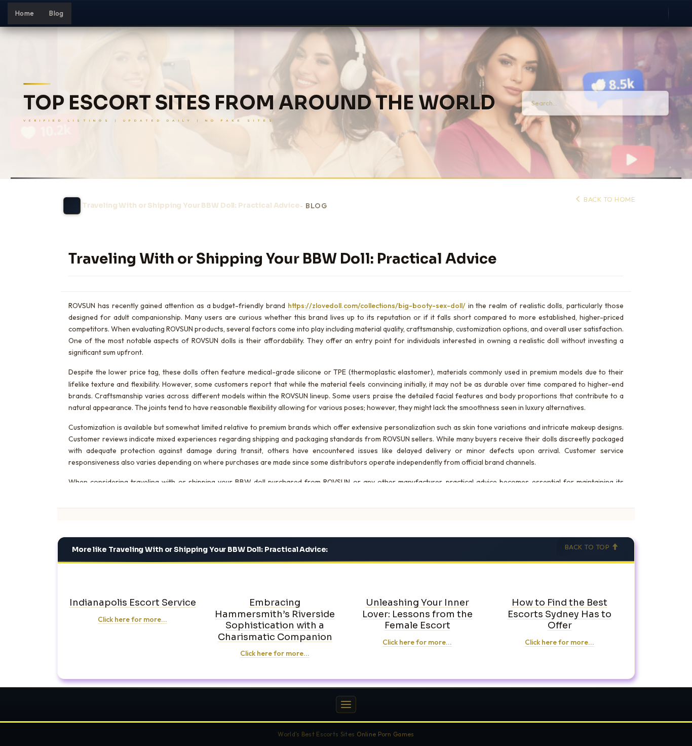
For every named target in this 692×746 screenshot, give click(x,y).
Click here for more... (132, 619)
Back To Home (608, 199)
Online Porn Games (385, 734)
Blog (56, 13)
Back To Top (588, 547)
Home (24, 13)
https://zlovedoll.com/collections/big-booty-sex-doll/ (377, 305)
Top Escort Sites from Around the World (259, 103)
